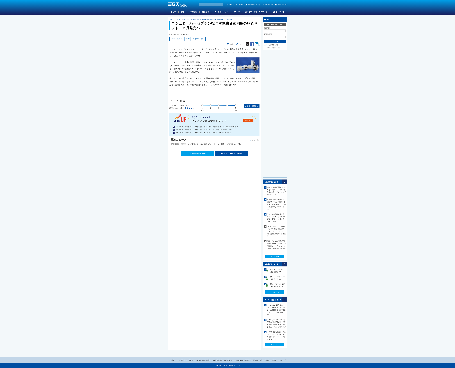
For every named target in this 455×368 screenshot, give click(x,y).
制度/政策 (205, 12)
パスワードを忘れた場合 (273, 47)
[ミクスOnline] (177, 4)
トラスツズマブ (176, 39)
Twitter (247, 44)
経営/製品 (193, 12)
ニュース (179, 19)
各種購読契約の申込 (199, 153)
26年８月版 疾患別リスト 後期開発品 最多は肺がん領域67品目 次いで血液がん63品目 (206, 127)
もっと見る (248, 120)
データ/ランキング (221, 12)
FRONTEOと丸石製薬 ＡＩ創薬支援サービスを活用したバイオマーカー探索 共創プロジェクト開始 (206, 144)
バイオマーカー (199, 39)
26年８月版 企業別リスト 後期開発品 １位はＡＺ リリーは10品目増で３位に (203, 130)
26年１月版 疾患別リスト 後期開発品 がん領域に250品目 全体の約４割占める (204, 133)
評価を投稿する (252, 106)
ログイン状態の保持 (272, 45)
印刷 (231, 44)
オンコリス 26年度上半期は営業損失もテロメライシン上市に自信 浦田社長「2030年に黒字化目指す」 (276, 310)
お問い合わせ (282, 4)
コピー (241, 44)
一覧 (284, 181)
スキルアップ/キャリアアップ (256, 12)
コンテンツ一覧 (278, 12)
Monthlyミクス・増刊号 (235, 4)
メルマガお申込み (267, 4)
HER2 (187, 39)
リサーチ (236, 12)
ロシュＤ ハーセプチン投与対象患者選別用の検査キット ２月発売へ (208, 19)
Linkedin (257, 44)
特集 (182, 12)
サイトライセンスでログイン (275, 24)
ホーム (171, 19)
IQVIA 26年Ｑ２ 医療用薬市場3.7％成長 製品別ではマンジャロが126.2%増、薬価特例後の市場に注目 (276, 231)
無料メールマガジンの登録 (233, 153)
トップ (173, 12)
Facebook (252, 44)
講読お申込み (252, 4)
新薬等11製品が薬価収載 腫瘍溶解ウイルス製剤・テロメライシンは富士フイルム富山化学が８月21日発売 (276, 204)
